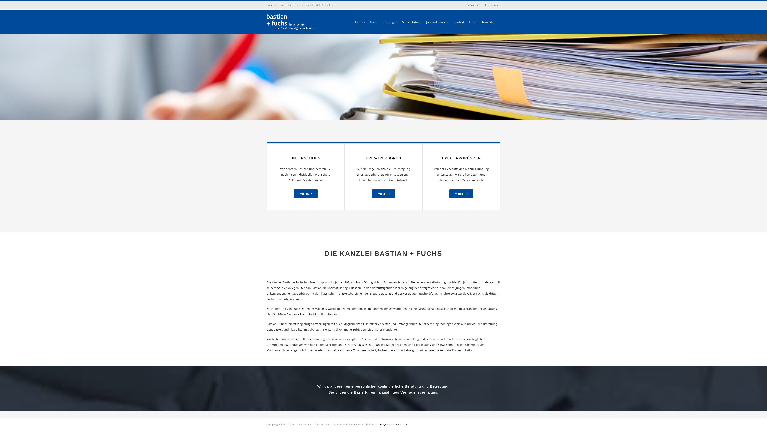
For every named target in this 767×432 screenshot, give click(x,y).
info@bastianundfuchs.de (394, 424)
